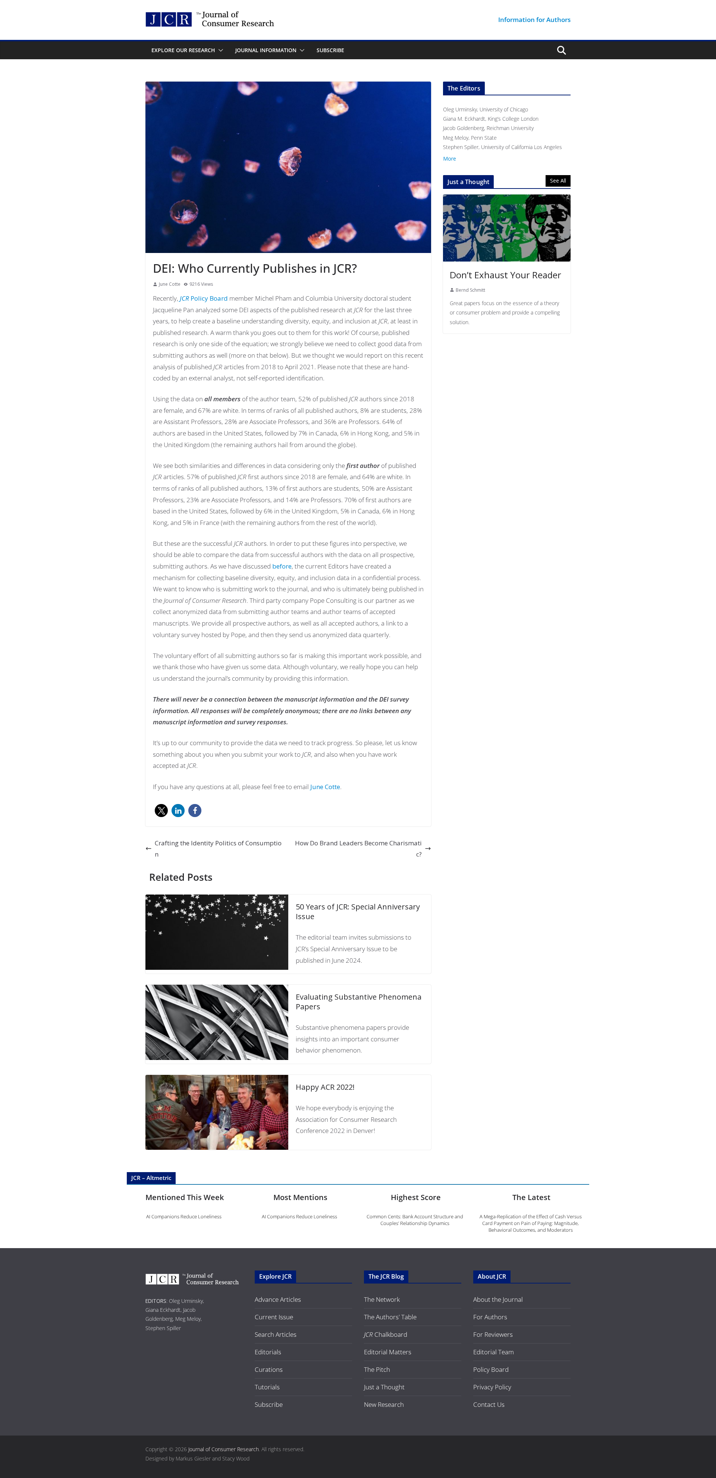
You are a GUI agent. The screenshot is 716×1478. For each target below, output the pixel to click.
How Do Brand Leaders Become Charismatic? (358, 848)
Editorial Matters (387, 1352)
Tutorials (267, 1387)
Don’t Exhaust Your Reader (505, 275)
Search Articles (275, 1334)
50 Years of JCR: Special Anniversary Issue (358, 911)
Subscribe (330, 50)
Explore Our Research (183, 50)
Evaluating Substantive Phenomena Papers (358, 1002)
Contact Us (489, 1404)
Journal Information (265, 50)
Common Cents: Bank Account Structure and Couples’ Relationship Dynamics (415, 1220)
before (282, 566)
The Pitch (377, 1369)
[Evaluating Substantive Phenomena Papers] (216, 990)
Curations (269, 1369)
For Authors (490, 1317)
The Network (382, 1299)
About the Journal (498, 1299)
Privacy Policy (492, 1387)
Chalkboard (385, 1334)
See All (558, 180)
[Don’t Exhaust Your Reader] (507, 228)
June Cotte (169, 284)
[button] (219, 50)
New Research (384, 1404)
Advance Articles (278, 1299)
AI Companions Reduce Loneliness (184, 1216)
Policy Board (204, 298)
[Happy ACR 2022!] (216, 1080)
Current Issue (274, 1317)
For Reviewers (493, 1334)
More (449, 158)
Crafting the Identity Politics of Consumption (218, 848)
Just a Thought (384, 1387)
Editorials (268, 1352)
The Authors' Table (390, 1317)
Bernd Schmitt (470, 290)
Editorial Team (493, 1352)
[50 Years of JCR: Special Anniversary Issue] (216, 900)
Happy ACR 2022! (325, 1087)
